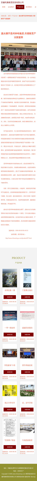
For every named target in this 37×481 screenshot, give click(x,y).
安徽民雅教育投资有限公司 (12, 2)
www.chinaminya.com (19, 474)
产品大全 (20, 7)
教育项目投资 (30, 474)
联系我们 (29, 7)
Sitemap (33, 476)
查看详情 (9, 297)
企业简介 (11, 7)
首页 (3, 7)
